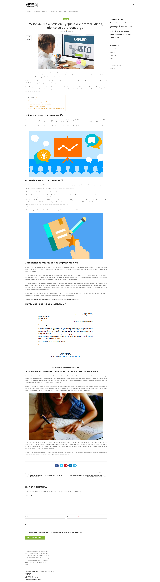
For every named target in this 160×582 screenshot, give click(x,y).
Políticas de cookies (30, 576)
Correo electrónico (73, 517)
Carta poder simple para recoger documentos (121, 27)
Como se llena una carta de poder (121, 23)
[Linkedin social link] (70, 465)
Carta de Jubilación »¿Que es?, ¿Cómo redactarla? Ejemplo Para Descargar (56, 299)
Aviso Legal (28, 573)
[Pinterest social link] (66, 465)
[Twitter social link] (61, 465)
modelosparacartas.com (33, 551)
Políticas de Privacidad (31, 578)
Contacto (27, 574)
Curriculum (113, 55)
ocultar (37, 97)
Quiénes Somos (29, 579)
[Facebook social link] (57, 465)
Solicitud (112, 68)
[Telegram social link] (75, 465)
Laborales (112, 62)
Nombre (27, 517)
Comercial (112, 52)
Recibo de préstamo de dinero (120, 31)
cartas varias (113, 49)
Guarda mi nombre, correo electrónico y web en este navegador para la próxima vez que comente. (55, 532)
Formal (66, 19)
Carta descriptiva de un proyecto (121, 34)
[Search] (134, 5)
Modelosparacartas (115, 65)
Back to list (66, 475)
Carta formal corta (116, 37)
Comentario (29, 495)
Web (26, 524)
